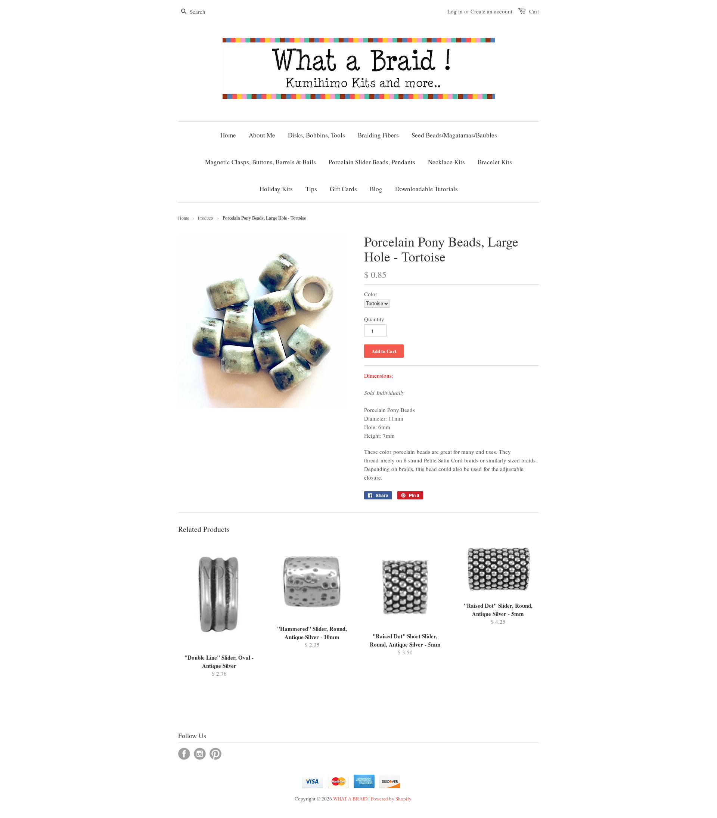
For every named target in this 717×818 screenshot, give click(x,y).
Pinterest (215, 754)
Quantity (374, 319)
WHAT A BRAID (350, 798)
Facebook (184, 754)
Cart (534, 11)
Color (370, 294)
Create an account (491, 11)
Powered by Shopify (391, 798)
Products (206, 218)
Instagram (200, 754)
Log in (455, 11)
